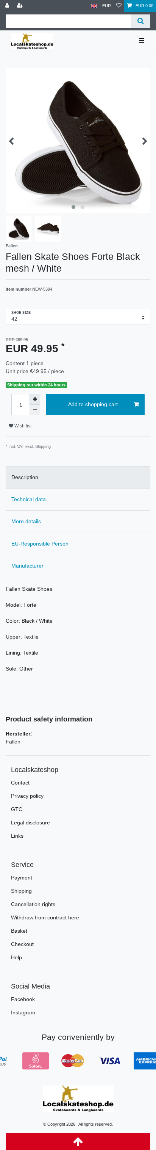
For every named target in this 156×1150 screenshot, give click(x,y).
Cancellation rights (33, 904)
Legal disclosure (30, 822)
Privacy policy (27, 796)
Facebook (23, 999)
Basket (19, 931)
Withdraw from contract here (45, 917)
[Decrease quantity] (35, 410)
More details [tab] (26, 521)
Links (17, 836)
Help (16, 957)
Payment (21, 878)
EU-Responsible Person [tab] (40, 544)
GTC (16, 809)
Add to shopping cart (93, 404)
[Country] (94, 6)
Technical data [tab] (28, 499)
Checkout (22, 944)
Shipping (21, 891)
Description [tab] (24, 477)
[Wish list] (119, 6)
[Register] (20, 6)
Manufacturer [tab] (27, 566)
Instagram (23, 1012)
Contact (20, 783)
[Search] (140, 21)
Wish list (22, 426)
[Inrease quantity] (35, 399)
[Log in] (8, 6)
